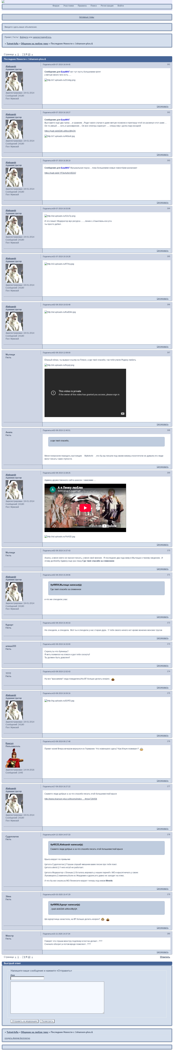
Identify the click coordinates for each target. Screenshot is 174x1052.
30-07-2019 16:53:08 (61, 209)
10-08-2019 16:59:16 (61, 693)
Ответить (165, 957)
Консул (9, 743)
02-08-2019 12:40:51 (61, 430)
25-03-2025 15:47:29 (61, 894)
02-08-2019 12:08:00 (61, 353)
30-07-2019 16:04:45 (61, 64)
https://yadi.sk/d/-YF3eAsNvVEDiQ (60, 173)
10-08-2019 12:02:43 (61, 671)
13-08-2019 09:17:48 (61, 741)
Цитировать (162, 106)
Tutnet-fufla (12, 43)
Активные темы (86, 17)
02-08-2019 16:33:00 (61, 644)
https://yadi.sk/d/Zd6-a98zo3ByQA (60, 131)
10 (29, 54)
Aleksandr (11, 66)
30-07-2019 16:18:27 (61, 112)
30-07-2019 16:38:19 (61, 161)
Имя (13, 975)
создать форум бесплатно (17, 1038)
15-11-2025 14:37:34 (61, 934)
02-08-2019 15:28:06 (61, 575)
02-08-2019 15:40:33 (61, 623)
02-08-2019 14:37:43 (61, 551)
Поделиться (48, 64)
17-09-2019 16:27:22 (61, 786)
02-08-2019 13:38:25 (61, 473)
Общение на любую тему (34, 43)
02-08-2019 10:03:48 (61, 305)
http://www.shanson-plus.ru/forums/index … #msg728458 (71, 799)
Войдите (24, 37)
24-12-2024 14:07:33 (61, 835)
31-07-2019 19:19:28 (61, 256)
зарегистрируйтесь (42, 37)
